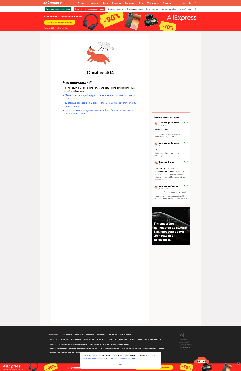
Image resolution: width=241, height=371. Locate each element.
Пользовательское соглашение (72, 344)
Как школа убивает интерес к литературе (167, 154)
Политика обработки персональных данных (110, 344)
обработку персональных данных (119, 358)
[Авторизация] (196, 3)
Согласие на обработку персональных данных (143, 348)
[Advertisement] (171, 71)
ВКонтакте (76, 339)
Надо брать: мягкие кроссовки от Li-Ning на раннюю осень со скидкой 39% (171, 197)
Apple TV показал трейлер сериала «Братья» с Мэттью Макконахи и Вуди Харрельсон (170, 177)
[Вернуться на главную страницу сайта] (52, 3)
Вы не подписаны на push (149, 339)
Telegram (64, 339)
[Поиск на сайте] (184, 3)
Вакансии (112, 334)
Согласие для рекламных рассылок (64, 352)
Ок (120, 364)
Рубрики (79, 334)
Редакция (101, 334)
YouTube (112, 339)
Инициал (123, 339)
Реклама (90, 334)
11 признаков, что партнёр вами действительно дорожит (167, 135)
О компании (125, 334)
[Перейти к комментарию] (171, 130)
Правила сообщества (109, 348)
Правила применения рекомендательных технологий (72, 348)
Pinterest (101, 339)
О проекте (67, 334)
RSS (132, 339)
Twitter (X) (89, 339)
